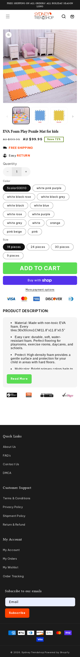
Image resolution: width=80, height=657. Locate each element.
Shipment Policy (14, 516)
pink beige (14, 231)
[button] (7, 16)
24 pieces (38, 247)
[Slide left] (7, 116)
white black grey (53, 197)
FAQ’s (7, 455)
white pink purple (49, 188)
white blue (41, 205)
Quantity (10, 164)
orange (55, 223)
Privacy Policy (13, 507)
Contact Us (11, 464)
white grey (14, 223)
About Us (9, 447)
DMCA (7, 473)
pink (35, 231)
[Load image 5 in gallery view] (40, 115)
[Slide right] (73, 116)
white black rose (19, 197)
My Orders (10, 558)
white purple (41, 214)
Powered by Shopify (57, 652)
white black (15, 205)
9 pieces (13, 255)
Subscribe (17, 613)
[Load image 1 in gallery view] (21, 115)
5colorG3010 (17, 188)
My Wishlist (10, 567)
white (36, 223)
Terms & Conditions (16, 498)
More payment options (40, 289)
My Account (11, 550)
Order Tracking (13, 576)
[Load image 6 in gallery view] (58, 115)
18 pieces (14, 247)
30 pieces (62, 247)
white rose (14, 214)
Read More (19, 378)
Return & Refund (14, 524)
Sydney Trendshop (33, 652)
